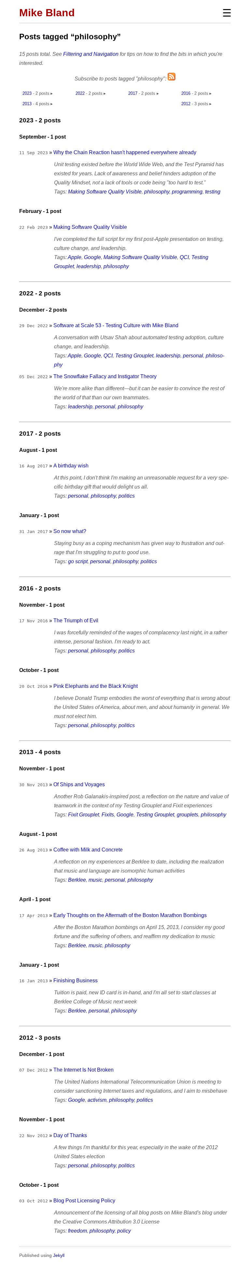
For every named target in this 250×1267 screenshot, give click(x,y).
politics (126, 496)
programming (187, 191)
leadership (88, 266)
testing (212, 191)
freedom (77, 1231)
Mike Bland (47, 13)
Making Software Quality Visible (105, 191)
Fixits (108, 814)
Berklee (77, 880)
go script (78, 561)
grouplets (187, 814)
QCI (184, 257)
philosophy (156, 191)
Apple (74, 257)
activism (97, 1100)
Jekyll (58, 1255)
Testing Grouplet (134, 355)
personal (193, 355)
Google (92, 257)
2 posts (42, 93)
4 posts (42, 103)
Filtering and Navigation (90, 54)
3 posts (201, 103)
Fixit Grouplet (83, 814)
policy (124, 1231)
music (95, 880)
